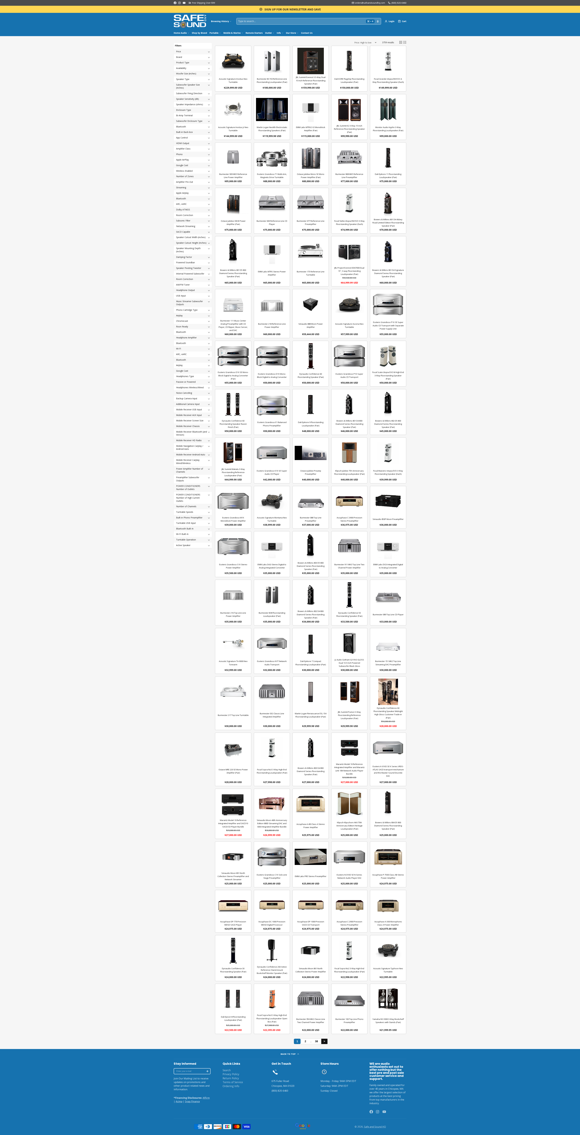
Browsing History (220, 21)
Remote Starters (254, 32)
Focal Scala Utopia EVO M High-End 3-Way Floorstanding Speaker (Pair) (388, 375)
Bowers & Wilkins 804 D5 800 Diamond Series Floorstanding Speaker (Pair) (388, 825)
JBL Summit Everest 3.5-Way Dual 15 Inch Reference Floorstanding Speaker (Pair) (310, 80)
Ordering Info (231, 1086)
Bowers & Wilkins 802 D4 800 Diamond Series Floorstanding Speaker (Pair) (310, 614)
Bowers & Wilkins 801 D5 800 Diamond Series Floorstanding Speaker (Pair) (233, 273)
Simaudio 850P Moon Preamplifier (388, 519)
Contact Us (307, 32)
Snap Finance (192, 1101)
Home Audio (180, 32)
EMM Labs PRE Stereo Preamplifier (310, 876)
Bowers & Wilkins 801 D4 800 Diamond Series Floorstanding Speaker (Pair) (349, 423)
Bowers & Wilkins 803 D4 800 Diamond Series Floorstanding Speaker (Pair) (310, 771)
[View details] (275, 1072)
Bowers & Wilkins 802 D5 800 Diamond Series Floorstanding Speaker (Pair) (388, 423)
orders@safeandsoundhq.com (370, 2)
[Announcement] (290, 9)
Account (389, 21)
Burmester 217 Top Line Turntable (233, 715)
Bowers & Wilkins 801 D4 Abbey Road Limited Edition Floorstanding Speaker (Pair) (388, 222)
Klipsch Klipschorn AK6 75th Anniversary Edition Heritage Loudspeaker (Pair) (349, 825)
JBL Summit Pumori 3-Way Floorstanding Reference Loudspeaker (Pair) (349, 715)
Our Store (291, 32)
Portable (213, 32)
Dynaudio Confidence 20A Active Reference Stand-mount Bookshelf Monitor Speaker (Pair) (272, 969)
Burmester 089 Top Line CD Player (388, 614)
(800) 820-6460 (398, 2)
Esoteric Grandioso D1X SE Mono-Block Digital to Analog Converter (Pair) (233, 375)
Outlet (268, 32)
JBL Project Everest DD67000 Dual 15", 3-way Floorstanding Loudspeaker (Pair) (349, 271)
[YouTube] (184, 3)
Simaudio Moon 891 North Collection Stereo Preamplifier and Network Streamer (233, 876)
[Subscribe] (207, 1071)
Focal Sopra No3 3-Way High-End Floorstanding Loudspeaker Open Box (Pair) (271, 1018)
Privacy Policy (231, 1074)
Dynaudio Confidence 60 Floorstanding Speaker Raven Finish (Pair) (233, 423)
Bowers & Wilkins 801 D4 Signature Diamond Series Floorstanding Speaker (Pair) (388, 273)
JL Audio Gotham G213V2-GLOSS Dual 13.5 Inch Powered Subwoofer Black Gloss (349, 662)
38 (316, 1041)
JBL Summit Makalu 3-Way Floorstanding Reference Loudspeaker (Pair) (233, 472)
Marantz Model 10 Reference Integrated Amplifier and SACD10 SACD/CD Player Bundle (233, 823)
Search (227, 1070)
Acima (179, 1101)
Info (279, 32)
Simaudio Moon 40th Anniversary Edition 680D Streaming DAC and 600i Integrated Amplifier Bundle (272, 823)
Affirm (206, 1097)
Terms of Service (233, 1082)
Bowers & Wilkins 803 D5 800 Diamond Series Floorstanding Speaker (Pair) (310, 566)
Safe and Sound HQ (375, 1126)
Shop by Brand (199, 32)
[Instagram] (179, 3)
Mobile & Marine (232, 32)
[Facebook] (175, 3)
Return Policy (231, 1078)
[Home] (190, 21)
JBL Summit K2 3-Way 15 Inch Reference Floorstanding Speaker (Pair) (349, 128)
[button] (192, 51)
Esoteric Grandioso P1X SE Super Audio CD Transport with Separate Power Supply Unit (388, 325)
